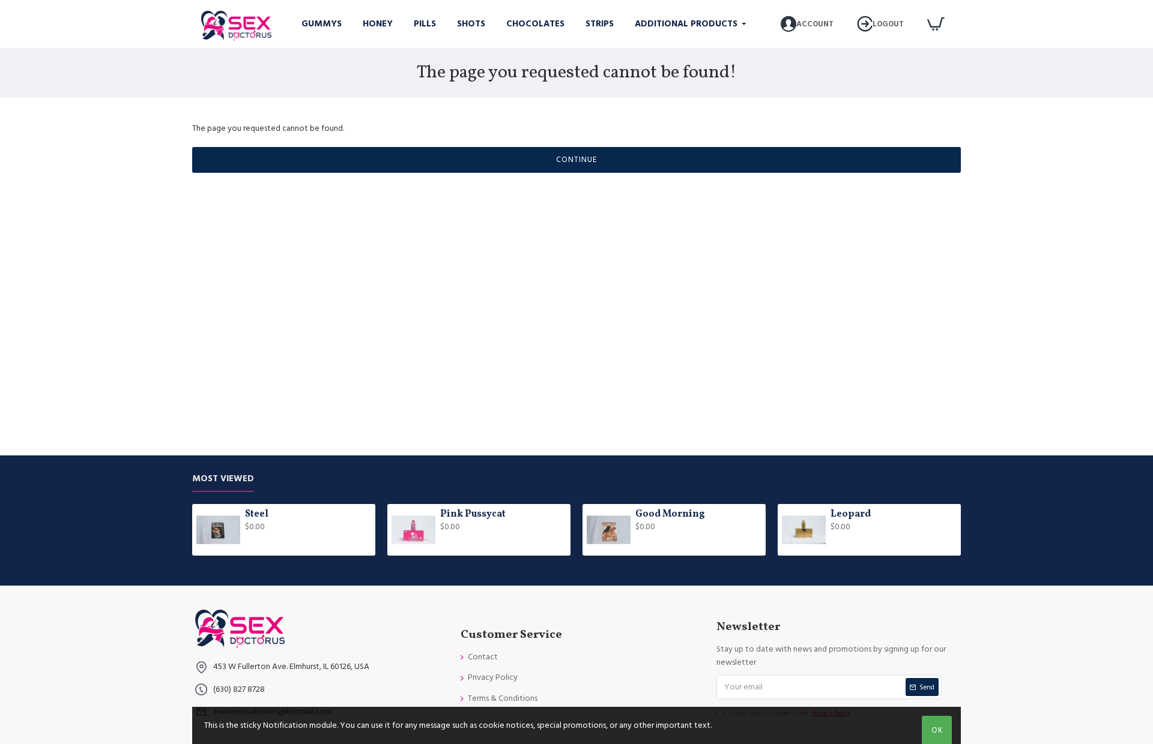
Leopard (851, 514)
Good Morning (670, 514)
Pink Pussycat (473, 514)
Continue (576, 159)
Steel (256, 514)
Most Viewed (223, 479)
